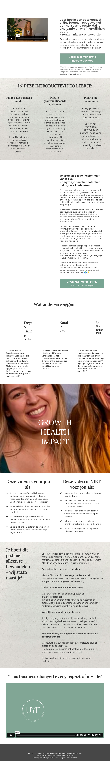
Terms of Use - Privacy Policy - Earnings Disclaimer (55, 755)
